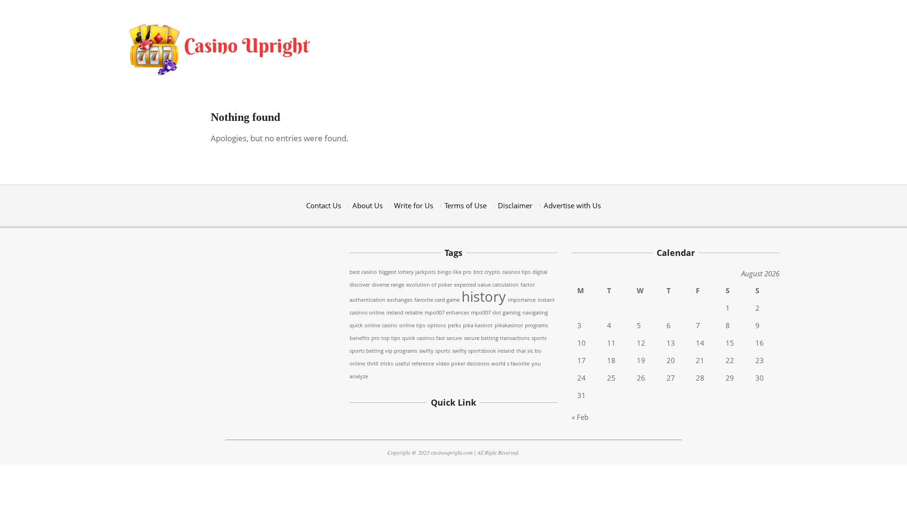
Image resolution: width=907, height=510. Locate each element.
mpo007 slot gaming (496, 312)
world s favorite (510, 363)
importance (522, 300)
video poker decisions (462, 363)
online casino (381, 325)
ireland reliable (404, 312)
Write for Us (413, 205)
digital (540, 272)
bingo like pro (454, 272)
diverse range (388, 284)
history (484, 296)
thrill (372, 363)
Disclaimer (515, 205)
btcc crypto (486, 272)
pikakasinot (509, 325)
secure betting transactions (497, 338)
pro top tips (385, 338)
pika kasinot (478, 325)
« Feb (580, 417)
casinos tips (516, 272)
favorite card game (437, 300)
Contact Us (323, 205)
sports (539, 338)
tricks (386, 363)
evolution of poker (429, 284)
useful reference (414, 363)
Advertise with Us (572, 205)
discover (360, 284)
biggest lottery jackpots (407, 272)
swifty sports (434, 351)
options (436, 325)
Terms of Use (466, 205)
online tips (412, 325)
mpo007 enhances (447, 312)
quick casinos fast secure (432, 338)
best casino (363, 272)
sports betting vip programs (383, 351)
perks (454, 325)
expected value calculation (486, 284)
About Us (367, 205)
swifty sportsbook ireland (483, 351)
